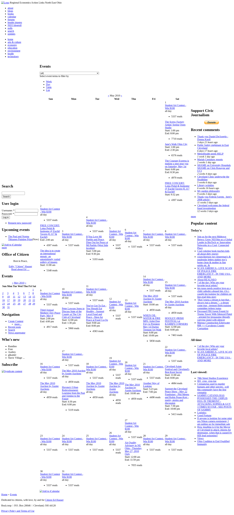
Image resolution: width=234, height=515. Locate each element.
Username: (8, 210)
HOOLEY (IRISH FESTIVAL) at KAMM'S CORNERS (176, 321)
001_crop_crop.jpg (206, 381)
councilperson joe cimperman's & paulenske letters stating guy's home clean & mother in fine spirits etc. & (214, 261)
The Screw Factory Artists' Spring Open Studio (175, 125)
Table (49, 87)
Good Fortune (204, 415)
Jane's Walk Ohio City (176, 144)
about (10, 8)
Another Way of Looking (151, 384)
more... (17, 324)
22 (33, 300)
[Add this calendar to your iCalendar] (12, 244)
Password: (8, 213)
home (10, 39)
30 (3, 307)
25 (14, 303)
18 (14, 300)
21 (29, 300)
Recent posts (14, 327)
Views (200, 438)
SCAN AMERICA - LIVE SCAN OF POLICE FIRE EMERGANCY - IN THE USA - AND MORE (214, 272)
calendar (12, 16)
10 (8, 296)
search (11, 31)
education (12, 48)
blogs (10, 11)
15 (33, 296)
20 (24, 300)
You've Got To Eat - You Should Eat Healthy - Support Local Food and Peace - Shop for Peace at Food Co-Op (97, 312)
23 (3, 303)
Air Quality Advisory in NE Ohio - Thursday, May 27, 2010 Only (133, 448)
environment (14, 50)
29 (33, 303)
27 (24, 303)
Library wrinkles (205, 185)
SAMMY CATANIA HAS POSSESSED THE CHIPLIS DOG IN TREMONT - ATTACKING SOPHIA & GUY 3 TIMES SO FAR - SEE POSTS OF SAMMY (214, 402)
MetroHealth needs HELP (210, 153)
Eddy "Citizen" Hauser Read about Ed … (20, 268)
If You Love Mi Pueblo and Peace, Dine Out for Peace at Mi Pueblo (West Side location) (97, 242)
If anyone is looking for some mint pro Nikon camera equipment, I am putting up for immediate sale (214, 421)
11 (14, 296)
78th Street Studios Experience (212, 378)
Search (11, 330)
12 (19, 296)
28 (29, 303)
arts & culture (14, 42)
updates (11, 34)
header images (15, 22)
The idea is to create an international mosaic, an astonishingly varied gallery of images (50, 256)
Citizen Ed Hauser (54, 500)
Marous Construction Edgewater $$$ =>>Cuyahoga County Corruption (213, 325)
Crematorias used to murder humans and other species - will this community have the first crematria (213, 388)
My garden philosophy (208, 191)
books (11, 13)
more (4, 247)
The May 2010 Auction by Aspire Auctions (152, 299)
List (48, 90)
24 (8, 303)
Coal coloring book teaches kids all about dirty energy (213, 252)
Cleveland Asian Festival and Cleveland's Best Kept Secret (177, 369)
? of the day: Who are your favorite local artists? (210, 284)
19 (19, 300)
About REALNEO (206, 279)
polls (10, 28)
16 (3, 300)
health (11, 53)
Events (13, 494)
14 (29, 296)
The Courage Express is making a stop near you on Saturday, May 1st (177, 163)
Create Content (15, 321)
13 (24, 296)
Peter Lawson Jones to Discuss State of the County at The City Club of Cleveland (73, 312)
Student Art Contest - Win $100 (50, 210)
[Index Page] (5, 2)
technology (13, 56)
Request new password (19, 223)
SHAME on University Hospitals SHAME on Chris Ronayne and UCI (214, 168)
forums (11, 19)
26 (19, 303)
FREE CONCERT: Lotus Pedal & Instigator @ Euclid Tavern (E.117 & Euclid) (177, 187)
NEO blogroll (14, 25)
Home (4, 494)
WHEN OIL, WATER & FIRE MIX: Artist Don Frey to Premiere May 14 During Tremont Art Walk (152, 322)
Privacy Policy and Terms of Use (17, 511)
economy (12, 45)
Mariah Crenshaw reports (210, 159)
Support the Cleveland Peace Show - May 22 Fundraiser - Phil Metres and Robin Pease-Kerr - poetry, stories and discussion (177, 395)
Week (49, 81)
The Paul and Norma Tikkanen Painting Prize (20, 238)
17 (8, 300)
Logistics (201, 412)
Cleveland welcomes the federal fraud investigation (213, 207)
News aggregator (16, 332)
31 (8, 307)
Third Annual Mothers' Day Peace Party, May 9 (50, 313)
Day (48, 84)
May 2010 (19, 282)
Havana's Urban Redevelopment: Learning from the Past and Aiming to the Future (73, 393)
